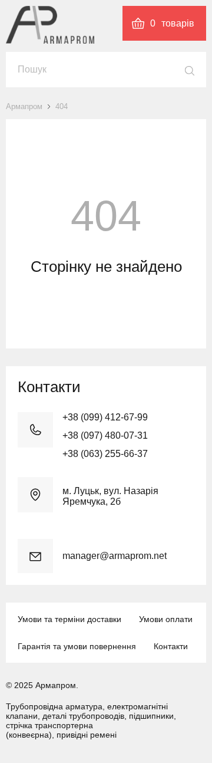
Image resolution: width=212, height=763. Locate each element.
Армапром (24, 106)
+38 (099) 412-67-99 (105, 417)
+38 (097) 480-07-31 (105, 435)
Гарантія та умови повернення (77, 646)
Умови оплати (166, 619)
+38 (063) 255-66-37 (105, 454)
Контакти (171, 646)
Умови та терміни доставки (69, 619)
